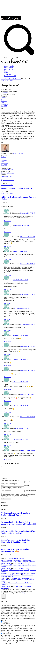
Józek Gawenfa (5, 573)
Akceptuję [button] (11, 593)
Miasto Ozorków (5, 563)
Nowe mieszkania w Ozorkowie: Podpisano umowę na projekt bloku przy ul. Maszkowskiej (18, 523)
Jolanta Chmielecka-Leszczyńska (10, 575)
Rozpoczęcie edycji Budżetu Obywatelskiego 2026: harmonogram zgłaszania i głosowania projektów (18, 565)
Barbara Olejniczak (6, 560)
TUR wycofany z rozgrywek (16, 558)
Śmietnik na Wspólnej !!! (8, 169)
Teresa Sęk (4, 578)
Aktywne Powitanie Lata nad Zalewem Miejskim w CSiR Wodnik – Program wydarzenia (18, 560)
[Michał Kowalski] (5, 152)
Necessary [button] (4, 620)
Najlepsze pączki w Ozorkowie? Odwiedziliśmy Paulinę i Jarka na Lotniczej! (18, 532)
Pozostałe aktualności (15, 79)
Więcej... (23, 593)
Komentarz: (4, 478)
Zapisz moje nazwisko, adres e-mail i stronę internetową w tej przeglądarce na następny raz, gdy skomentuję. (18, 494)
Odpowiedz (7, 221)
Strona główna (5, 79)
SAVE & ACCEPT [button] (6, 643)
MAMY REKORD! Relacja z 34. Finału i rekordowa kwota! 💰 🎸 (16, 550)
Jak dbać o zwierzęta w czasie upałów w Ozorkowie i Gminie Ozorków (15, 514)
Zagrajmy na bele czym (7, 173)
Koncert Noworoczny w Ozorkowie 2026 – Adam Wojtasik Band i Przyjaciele (16, 541)
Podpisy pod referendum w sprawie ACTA (16, 188)
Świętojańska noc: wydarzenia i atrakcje (23, 573)
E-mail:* (27, 485)
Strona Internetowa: (30, 490)
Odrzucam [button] (18, 593)
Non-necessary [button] (5, 632)
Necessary (6, 622)
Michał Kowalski (18, 153)
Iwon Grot (4, 583)
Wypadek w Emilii (7, 180)
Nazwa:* (27, 482)
